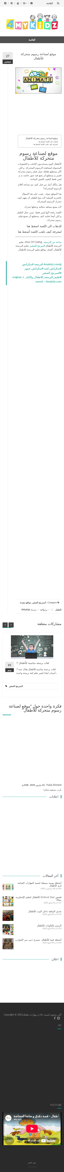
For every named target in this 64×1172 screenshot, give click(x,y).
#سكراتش (28, 264)
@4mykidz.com (52, 264)
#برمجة (38, 264)
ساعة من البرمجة (52, 242)
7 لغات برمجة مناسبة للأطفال (32, 663)
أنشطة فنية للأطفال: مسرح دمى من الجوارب (38, 939)
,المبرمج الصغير (38, 246)
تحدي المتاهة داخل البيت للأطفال (44, 911)
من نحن (32, 1162)
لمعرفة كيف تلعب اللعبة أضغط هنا (45, 144)
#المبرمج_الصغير (51, 273)
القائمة (49, 3)
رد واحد (43, 610)
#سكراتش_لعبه (52, 268)
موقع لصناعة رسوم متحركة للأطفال (41, 138)
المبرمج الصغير (39, 603)
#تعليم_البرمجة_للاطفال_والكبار (43, 277)
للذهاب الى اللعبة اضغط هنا (48, 142)
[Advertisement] (38, 115)
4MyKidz (25, 610)
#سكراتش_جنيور (33, 268)
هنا (28, 226)
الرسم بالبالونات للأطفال (49, 925)
